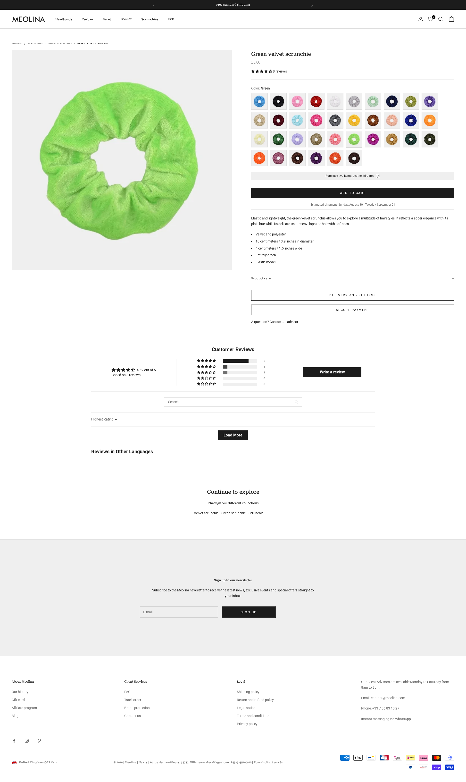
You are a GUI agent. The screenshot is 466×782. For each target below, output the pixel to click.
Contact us (132, 716)
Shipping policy (248, 692)
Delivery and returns (352, 295)
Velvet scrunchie (206, 513)
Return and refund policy (255, 700)
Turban (87, 19)
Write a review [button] (332, 372)
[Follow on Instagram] (26, 740)
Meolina (17, 43)
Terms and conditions (253, 716)
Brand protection (137, 708)
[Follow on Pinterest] (39, 740)
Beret (107, 19)
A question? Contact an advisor (274, 322)
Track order (132, 700)
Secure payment (353, 310)
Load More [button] (233, 435)
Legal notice (246, 708)
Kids (171, 19)
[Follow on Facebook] (14, 740)
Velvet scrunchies (60, 43)
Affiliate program (24, 708)
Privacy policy (247, 724)
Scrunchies (149, 19)
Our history (20, 692)
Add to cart (353, 193)
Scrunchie (256, 513)
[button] (262, 71)
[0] (430, 19)
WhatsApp (403, 719)
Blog (15, 716)
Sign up (249, 612)
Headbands (63, 19)
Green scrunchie (233, 513)
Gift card (18, 700)
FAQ (127, 692)
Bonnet (126, 19)
